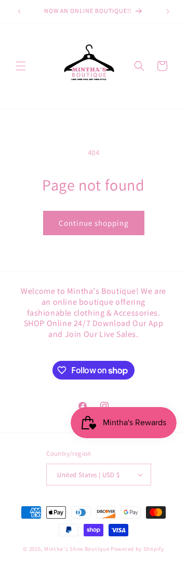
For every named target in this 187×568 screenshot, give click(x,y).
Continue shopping (94, 223)
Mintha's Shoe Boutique (76, 548)
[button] (20, 66)
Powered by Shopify (137, 548)
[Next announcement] (167, 11)
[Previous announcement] (19, 11)
